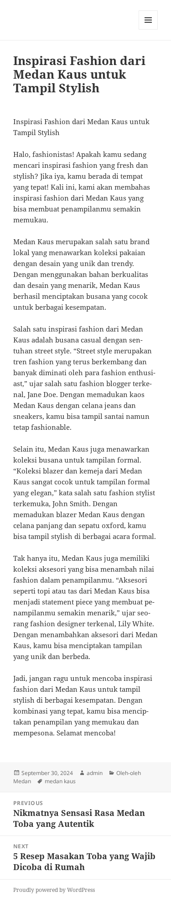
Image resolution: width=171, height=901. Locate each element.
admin (95, 773)
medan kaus (60, 781)
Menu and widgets (148, 29)
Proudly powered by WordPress (54, 890)
